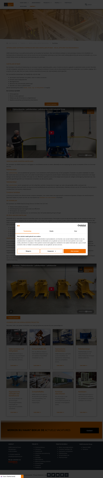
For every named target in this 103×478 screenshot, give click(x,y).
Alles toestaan (75, 251)
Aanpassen (50, 251)
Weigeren (28, 251)
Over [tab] (75, 231)
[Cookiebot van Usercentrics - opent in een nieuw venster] (79, 226)
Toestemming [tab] (27, 231)
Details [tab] (52, 231)
